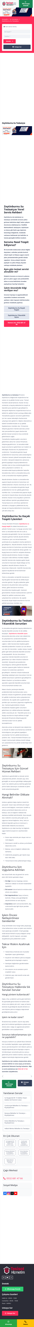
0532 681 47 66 (23, 1069)
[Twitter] (12, 1193)
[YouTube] (15, 1193)
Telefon (25, 1324)
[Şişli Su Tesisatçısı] (9, 1076)
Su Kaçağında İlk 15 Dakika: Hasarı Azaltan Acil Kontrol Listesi (16, 1099)
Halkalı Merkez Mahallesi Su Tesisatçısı (17, 1128)
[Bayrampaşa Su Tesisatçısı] (24, 1076)
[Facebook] (5, 1193)
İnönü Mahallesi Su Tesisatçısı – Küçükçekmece (15, 1122)
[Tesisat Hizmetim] (7, 3)
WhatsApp (8, 1324)
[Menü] (14, 3)
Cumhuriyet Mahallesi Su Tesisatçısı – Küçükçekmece (17, 1106)
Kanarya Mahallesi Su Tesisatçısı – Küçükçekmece (15, 1114)
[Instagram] (8, 1193)
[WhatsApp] (11, 1277)
